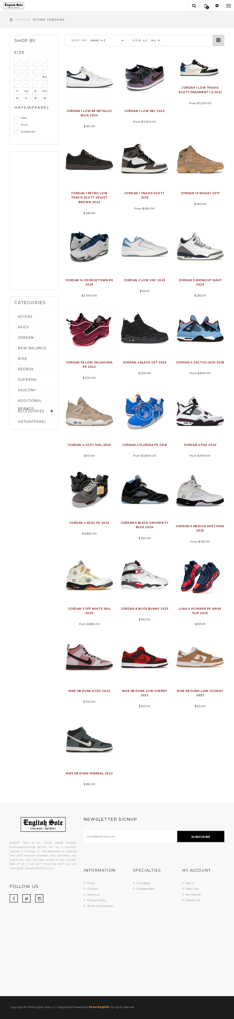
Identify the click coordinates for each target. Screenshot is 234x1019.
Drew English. (99, 1007)
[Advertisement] (39, 219)
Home (21, 19)
